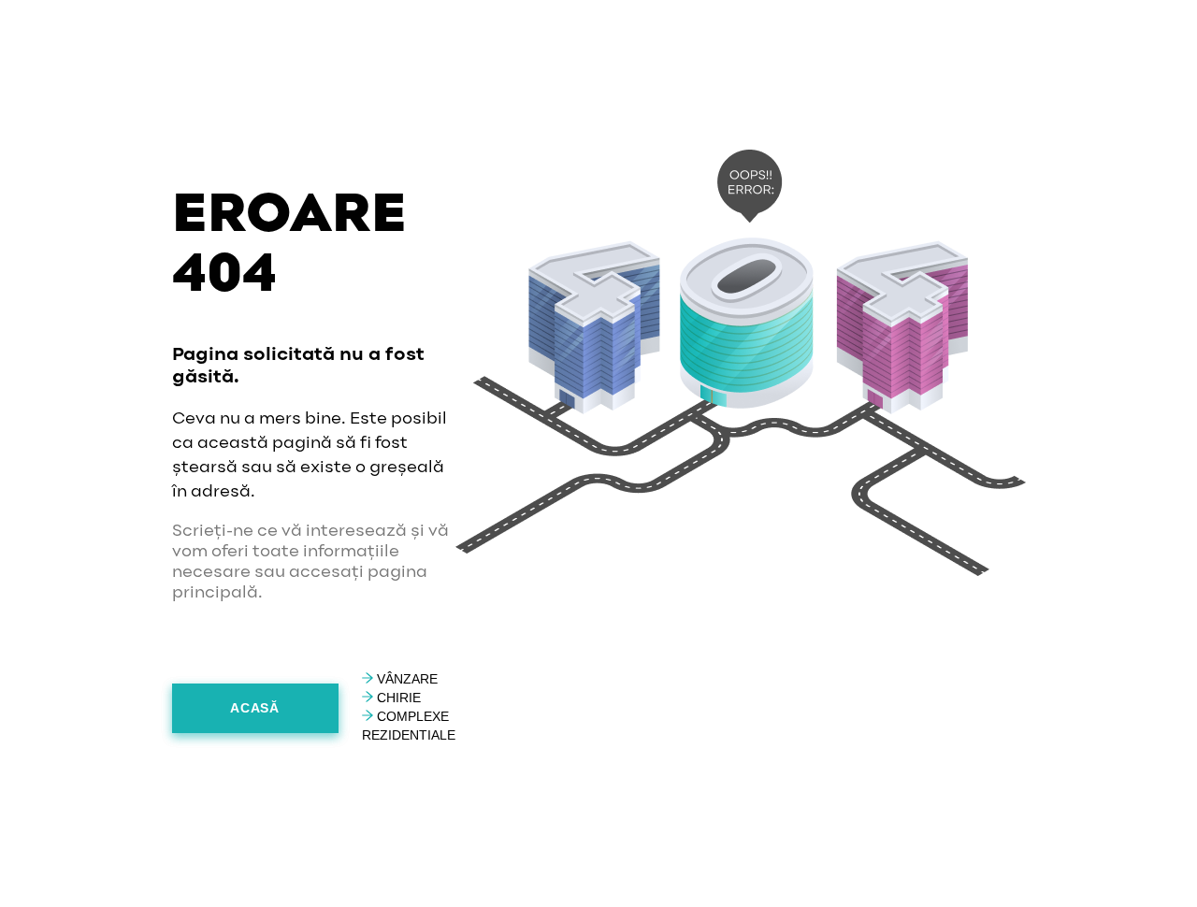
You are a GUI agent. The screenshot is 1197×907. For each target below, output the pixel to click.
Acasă (255, 707)
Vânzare (405, 678)
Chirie (397, 697)
